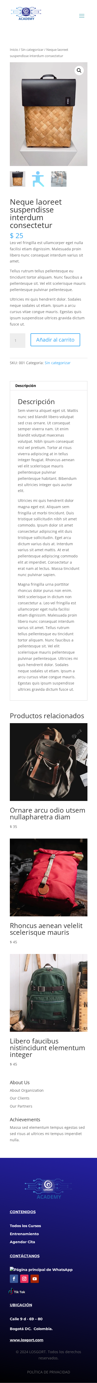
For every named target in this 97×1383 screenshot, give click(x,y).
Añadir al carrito (55, 339)
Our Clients (19, 1098)
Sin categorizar (32, 49)
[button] (79, 70)
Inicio (14, 49)
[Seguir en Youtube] (35, 1279)
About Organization (27, 1090)
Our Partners (21, 1106)
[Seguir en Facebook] (14, 1279)
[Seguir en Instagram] (24, 1279)
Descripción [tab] (25, 385)
